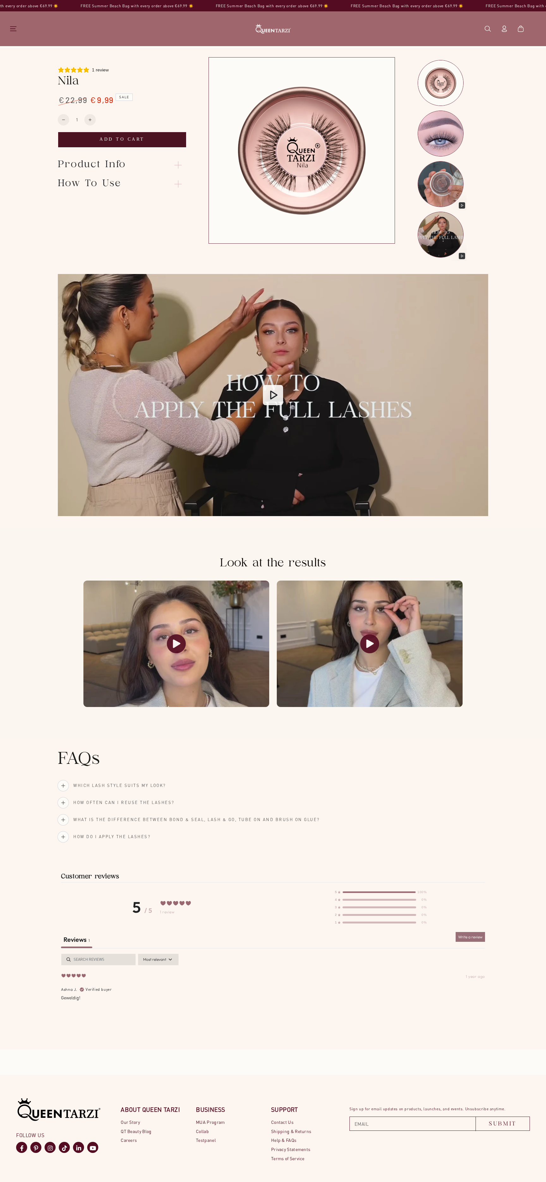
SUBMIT (503, 1124)
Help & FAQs (283, 1140)
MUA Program (210, 1122)
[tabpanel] (273, 994)
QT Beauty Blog (136, 1131)
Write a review (470, 937)
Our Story (130, 1122)
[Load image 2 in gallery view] (441, 136)
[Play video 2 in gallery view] (441, 237)
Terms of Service (288, 1158)
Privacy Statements (290, 1149)
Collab (202, 1131)
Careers (129, 1140)
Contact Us (282, 1122)
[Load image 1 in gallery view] (441, 85)
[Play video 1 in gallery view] (441, 186)
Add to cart (122, 139)
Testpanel (206, 1140)
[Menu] (13, 29)
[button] (488, 29)
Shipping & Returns (291, 1131)
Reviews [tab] (77, 939)
